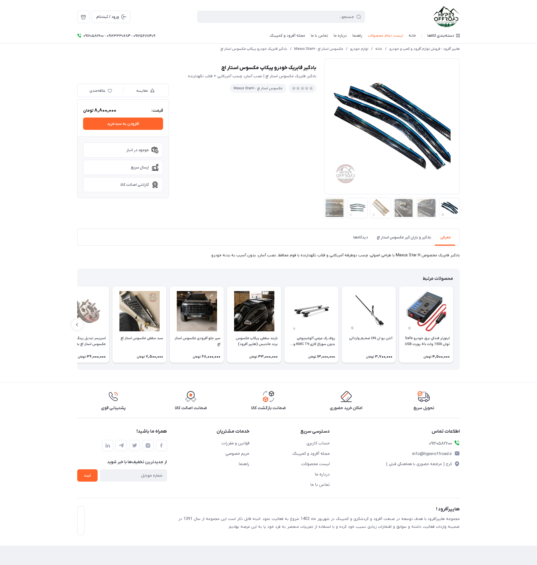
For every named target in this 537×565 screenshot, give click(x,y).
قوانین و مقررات (235, 443)
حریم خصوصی (237, 453)
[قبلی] (459, 324)
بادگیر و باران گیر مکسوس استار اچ (404, 237)
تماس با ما (320, 484)
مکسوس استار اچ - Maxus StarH (318, 48)
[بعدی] (77, 324)
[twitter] (134, 445)
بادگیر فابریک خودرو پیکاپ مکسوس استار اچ (253, 48)
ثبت (87, 475)
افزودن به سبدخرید (123, 123)
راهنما (244, 464)
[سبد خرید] (83, 17)
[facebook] (161, 445)
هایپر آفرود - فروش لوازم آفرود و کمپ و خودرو (424, 48)
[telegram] (121, 445)
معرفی (445, 237)
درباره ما (322, 474)
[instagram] (148, 445)
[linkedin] (107, 445)
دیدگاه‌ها (360, 237)
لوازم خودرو (359, 48)
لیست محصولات (315, 464)
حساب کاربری (318, 443)
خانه (378, 48)
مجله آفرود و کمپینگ (311, 453)
